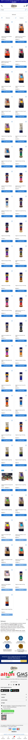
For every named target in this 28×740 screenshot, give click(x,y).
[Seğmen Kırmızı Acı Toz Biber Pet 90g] (21, 302)
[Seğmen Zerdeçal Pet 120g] (7, 377)
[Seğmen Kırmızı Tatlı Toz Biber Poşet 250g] (21, 28)
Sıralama (22, 18)
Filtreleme (8, 18)
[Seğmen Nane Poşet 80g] (21, 476)
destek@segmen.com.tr (8, 713)
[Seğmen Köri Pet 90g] (7, 277)
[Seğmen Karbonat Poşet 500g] (7, 153)
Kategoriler (4, 700)
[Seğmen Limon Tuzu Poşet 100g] (21, 128)
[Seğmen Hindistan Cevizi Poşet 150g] (21, 526)
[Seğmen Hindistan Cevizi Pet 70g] (7, 202)
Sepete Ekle (7, 41)
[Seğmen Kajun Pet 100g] (21, 427)
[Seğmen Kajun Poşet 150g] (7, 601)
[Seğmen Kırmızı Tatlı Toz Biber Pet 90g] (21, 178)
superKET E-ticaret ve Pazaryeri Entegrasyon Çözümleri (14, 734)
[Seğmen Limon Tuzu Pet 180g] (21, 377)
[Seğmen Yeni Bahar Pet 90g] (21, 252)
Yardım (3, 697)
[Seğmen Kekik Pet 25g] (21, 576)
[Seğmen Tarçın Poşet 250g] (21, 78)
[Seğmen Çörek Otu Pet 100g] (21, 327)
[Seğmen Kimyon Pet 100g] (21, 277)
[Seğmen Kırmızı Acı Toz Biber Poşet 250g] (7, 53)
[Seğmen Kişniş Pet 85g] (7, 252)
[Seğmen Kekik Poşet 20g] (7, 451)
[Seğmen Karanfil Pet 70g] (21, 202)
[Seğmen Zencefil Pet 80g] (21, 227)
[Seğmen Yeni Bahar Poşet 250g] (7, 551)
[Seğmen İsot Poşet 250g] (21, 53)
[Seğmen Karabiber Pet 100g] (7, 327)
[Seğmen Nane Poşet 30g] (21, 451)
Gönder (24, 661)
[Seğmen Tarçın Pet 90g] (7, 402)
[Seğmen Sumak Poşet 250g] (7, 526)
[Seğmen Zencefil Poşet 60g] (7, 427)
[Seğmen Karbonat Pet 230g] (21, 402)
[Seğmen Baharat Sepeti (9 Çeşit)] (7, 476)
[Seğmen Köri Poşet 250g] (7, 128)
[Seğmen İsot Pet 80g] (7, 227)
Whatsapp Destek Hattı (8, 711)
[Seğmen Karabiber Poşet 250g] (21, 501)
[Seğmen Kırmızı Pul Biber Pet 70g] (7, 178)
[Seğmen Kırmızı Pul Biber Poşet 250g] (7, 28)
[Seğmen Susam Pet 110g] (21, 352)
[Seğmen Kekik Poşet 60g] (7, 501)
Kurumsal (3, 694)
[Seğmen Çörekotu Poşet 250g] (21, 103)
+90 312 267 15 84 (6, 709)
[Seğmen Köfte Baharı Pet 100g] (7, 352)
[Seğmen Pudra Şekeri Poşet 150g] (7, 576)
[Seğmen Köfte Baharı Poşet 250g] (21, 551)
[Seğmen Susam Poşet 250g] (7, 103)
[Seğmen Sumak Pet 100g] (7, 302)
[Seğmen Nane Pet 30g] (21, 153)
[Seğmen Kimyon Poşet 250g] (7, 78)
